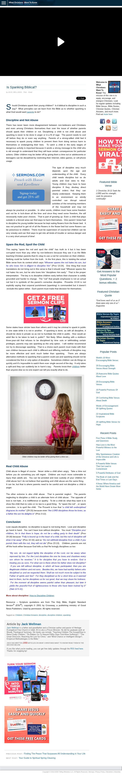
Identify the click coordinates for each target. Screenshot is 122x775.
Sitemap (91, 772)
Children (18, 615)
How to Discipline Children (42, 595)
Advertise (117, 772)
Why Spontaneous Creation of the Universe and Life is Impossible (108, 457)
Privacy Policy (100, 772)
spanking (67, 615)
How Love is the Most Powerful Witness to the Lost (106, 447)
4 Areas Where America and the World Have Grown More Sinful (108, 486)
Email (30, 92)
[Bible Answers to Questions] (108, 327)
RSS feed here (76, 649)
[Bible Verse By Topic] (108, 319)
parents (30, 112)
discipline (43, 615)
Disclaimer (109, 772)
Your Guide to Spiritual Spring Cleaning (37, 758)
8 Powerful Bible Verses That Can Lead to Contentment (106, 466)
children (76, 366)
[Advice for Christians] (108, 335)
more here (108, 114)
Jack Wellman (15, 92)
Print (25, 92)
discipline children (54, 615)
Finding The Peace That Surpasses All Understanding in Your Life (54, 753)
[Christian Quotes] (108, 343)
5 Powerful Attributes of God (108, 473)
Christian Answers (30, 615)
